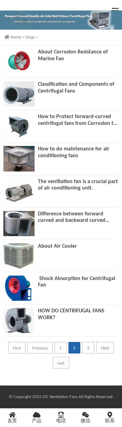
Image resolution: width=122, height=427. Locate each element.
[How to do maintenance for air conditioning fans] (19, 158)
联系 (110, 421)
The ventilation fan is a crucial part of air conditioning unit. (78, 185)
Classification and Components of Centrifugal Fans (76, 88)
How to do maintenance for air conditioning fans (73, 152)
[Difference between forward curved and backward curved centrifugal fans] (19, 223)
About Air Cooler (57, 246)
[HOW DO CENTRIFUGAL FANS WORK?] (19, 320)
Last (61, 363)
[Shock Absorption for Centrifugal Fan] (19, 288)
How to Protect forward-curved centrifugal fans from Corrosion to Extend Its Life (77, 120)
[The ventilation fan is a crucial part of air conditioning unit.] (19, 191)
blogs (30, 37)
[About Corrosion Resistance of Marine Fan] (19, 61)
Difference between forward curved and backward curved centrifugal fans (71, 217)
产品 (36, 421)
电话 (61, 421)
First (17, 348)
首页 (12, 421)
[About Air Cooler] (19, 255)
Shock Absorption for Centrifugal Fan (76, 282)
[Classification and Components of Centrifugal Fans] (19, 93)
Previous (40, 348)
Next (105, 348)
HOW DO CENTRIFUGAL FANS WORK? (71, 314)
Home (16, 37)
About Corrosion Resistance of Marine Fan (73, 55)
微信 (85, 421)
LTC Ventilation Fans (60, 397)
